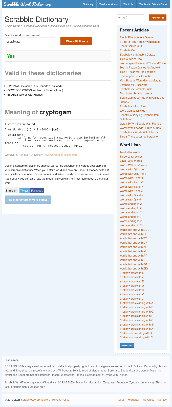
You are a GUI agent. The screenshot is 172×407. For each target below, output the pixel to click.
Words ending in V (131, 221)
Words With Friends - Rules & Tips (140, 128)
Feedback (133, 399)
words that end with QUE (134, 230)
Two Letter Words (108, 4)
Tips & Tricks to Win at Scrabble (139, 136)
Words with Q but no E (133, 174)
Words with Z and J (131, 191)
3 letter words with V (132, 294)
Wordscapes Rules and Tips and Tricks (143, 63)
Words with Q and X (131, 195)
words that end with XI (133, 251)
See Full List (126, 345)
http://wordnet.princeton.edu (60, 155)
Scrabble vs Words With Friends (139, 132)
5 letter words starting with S (136, 324)
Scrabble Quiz (128, 50)
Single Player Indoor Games (136, 37)
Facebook (37, 190)
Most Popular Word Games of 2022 (140, 80)
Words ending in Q (131, 212)
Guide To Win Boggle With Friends (140, 123)
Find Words (158, 17)
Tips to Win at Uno (131, 59)
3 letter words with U (132, 285)
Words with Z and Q (131, 182)
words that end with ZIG (134, 268)
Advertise (148, 399)
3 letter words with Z (132, 277)
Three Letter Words (131, 156)
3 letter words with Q (132, 290)
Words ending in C (131, 225)
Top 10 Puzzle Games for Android (140, 67)
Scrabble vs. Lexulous (133, 106)
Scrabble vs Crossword (133, 85)
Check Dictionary (77, 41)
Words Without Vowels (133, 165)
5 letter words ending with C (136, 337)
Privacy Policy (60, 399)
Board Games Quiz (131, 46)
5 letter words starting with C (136, 320)
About (120, 399)
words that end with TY (133, 238)
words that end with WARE (136, 264)
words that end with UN (133, 242)
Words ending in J (130, 217)
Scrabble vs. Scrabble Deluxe (137, 54)
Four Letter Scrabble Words (136, 93)
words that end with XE (133, 247)
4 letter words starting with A (136, 303)
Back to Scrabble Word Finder (28, 199)
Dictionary (88, 4)
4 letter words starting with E (136, 307)
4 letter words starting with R (136, 316)
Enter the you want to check (23, 34)
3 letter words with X (132, 273)
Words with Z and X (131, 178)
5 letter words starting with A (136, 329)
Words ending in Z (131, 208)
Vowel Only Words (131, 161)
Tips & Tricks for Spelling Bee (137, 72)
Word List (128, 4)
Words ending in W (131, 204)
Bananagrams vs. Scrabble (136, 76)
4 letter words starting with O (136, 311)
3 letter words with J (131, 298)
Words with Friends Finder (153, 4)
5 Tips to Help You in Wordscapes (140, 42)
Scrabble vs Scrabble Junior (136, 89)
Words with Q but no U (133, 169)
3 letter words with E (132, 281)
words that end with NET (134, 260)
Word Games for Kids (132, 110)
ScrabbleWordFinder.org (35, 399)
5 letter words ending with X (136, 333)
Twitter (24, 190)
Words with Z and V (131, 187)
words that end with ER (133, 234)
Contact (162, 399)
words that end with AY (133, 255)
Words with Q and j (131, 199)
